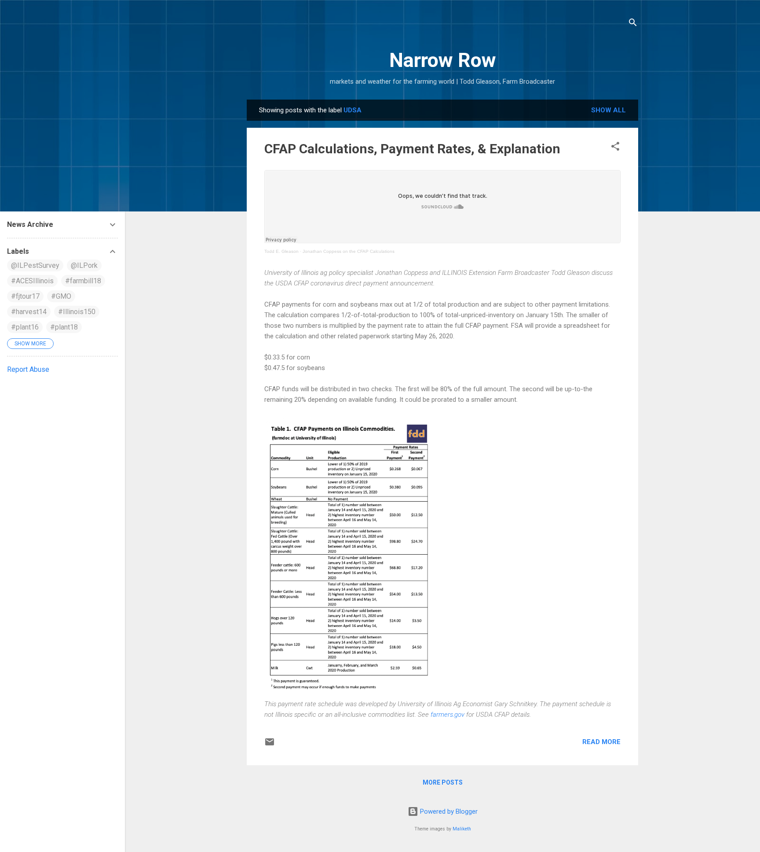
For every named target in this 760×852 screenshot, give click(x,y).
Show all (608, 110)
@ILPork (84, 265)
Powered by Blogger (448, 811)
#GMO (61, 296)
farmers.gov (447, 715)
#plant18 (64, 327)
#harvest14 (29, 311)
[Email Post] (269, 745)
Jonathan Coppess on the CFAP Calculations (349, 251)
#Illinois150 (76, 311)
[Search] (633, 24)
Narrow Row (442, 60)
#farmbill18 (83, 281)
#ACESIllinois (32, 281)
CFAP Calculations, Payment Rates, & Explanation (412, 148)
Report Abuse (28, 369)
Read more (601, 742)
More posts (443, 782)
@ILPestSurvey (35, 265)
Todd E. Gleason (281, 251)
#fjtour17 (25, 296)
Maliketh (462, 829)
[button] (615, 148)
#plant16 (25, 327)
